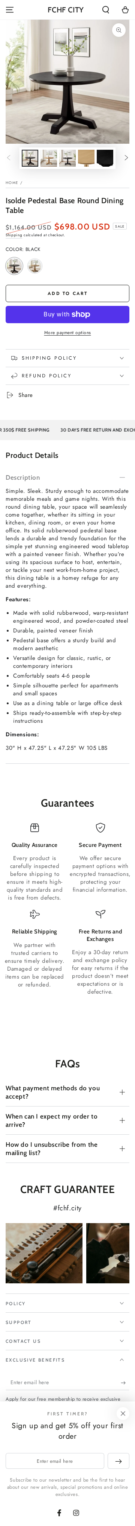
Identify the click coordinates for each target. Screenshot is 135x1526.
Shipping (14, 235)
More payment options (67, 332)
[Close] (123, 1413)
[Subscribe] (125, 1382)
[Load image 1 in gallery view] (30, 158)
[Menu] (10, 9)
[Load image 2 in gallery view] (48, 158)
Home (12, 182)
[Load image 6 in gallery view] (105, 158)
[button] (106, 9)
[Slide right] (126, 158)
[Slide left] (8, 158)
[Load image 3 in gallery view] (67, 158)
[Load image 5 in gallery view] (86, 158)
